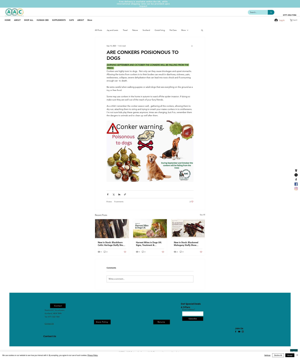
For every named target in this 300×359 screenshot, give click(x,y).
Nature (135, 30)
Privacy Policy (93, 355)
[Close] (297, 355)
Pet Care (173, 30)
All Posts (98, 30)
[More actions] (192, 45)
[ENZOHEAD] (296, 170)
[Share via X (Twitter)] (113, 194)
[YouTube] (239, 331)
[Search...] (271, 12)
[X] (296, 175)
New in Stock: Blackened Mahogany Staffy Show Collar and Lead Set (186, 243)
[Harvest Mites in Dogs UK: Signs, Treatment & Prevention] (150, 228)
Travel (125, 30)
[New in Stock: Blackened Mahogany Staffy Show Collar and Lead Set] (188, 228)
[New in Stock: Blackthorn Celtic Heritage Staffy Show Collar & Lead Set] (112, 228)
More (183, 30)
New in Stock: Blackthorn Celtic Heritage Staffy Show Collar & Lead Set (111, 243)
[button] (294, 20)
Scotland (146, 30)
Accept (289, 355)
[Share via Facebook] (108, 194)
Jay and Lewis (112, 30)
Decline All (278, 355)
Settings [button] (267, 355)
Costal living (160, 30)
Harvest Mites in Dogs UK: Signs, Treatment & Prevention (149, 243)
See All (202, 215)
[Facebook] (296, 179)
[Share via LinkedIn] (119, 194)
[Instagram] (296, 188)
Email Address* (188, 309)
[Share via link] (125, 194)
